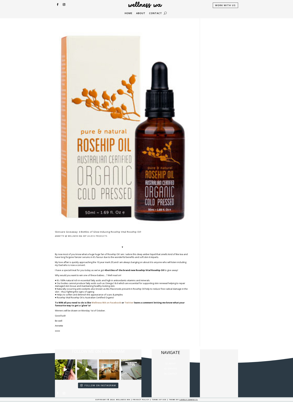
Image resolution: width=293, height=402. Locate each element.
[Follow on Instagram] (63, 4)
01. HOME (170, 358)
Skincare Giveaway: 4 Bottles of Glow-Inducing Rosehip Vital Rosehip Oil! (98, 231)
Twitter (129, 302)
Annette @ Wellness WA (68, 236)
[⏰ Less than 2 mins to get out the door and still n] (87, 369)
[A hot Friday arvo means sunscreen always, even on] (65, 369)
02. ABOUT (170, 363)
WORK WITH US (225, 5)
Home (128, 13)
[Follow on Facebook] (57, 4)
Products (101, 236)
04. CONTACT (170, 373)
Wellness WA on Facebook (106, 302)
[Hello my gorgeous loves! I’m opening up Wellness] (131, 369)
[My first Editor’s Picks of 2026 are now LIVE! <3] (109, 369)
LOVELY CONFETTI (189, 399)
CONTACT (155, 13)
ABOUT (140, 13)
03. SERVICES (170, 368)
